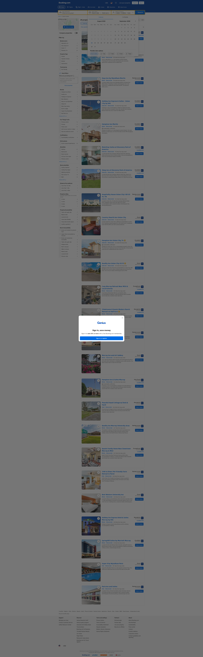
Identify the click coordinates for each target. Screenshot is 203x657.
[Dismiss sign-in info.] (122, 317)
